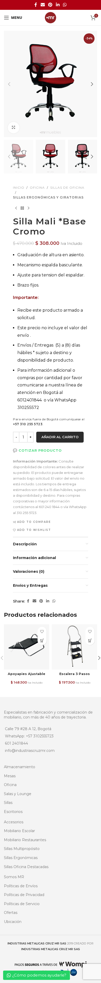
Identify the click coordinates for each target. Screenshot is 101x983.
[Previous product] (16, 208)
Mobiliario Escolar (19, 830)
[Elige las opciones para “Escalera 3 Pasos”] (90, 640)
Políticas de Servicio (22, 903)
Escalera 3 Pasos (74, 674)
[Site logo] (50, 17)
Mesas (10, 776)
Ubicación (12, 921)
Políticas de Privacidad (24, 894)
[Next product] (28, 208)
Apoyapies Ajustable (26, 674)
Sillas (8, 802)
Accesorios (13, 822)
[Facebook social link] (36, 5)
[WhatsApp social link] (64, 5)
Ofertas (10, 912)
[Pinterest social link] (50, 5)
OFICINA (37, 187)
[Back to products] (22, 208)
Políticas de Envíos (21, 886)
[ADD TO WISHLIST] (42, 631)
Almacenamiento (19, 767)
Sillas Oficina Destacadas (26, 866)
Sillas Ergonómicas (21, 857)
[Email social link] (42, 5)
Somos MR (14, 877)
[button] (9, 84)
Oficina (10, 784)
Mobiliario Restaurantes (25, 840)
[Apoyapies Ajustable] (26, 647)
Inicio (18, 187)
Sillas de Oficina (67, 187)
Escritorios (13, 811)
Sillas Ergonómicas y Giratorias (48, 197)
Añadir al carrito (59, 437)
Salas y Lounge (17, 793)
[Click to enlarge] (13, 128)
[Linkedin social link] (57, 5)
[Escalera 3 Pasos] (74, 647)
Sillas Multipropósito (22, 848)
